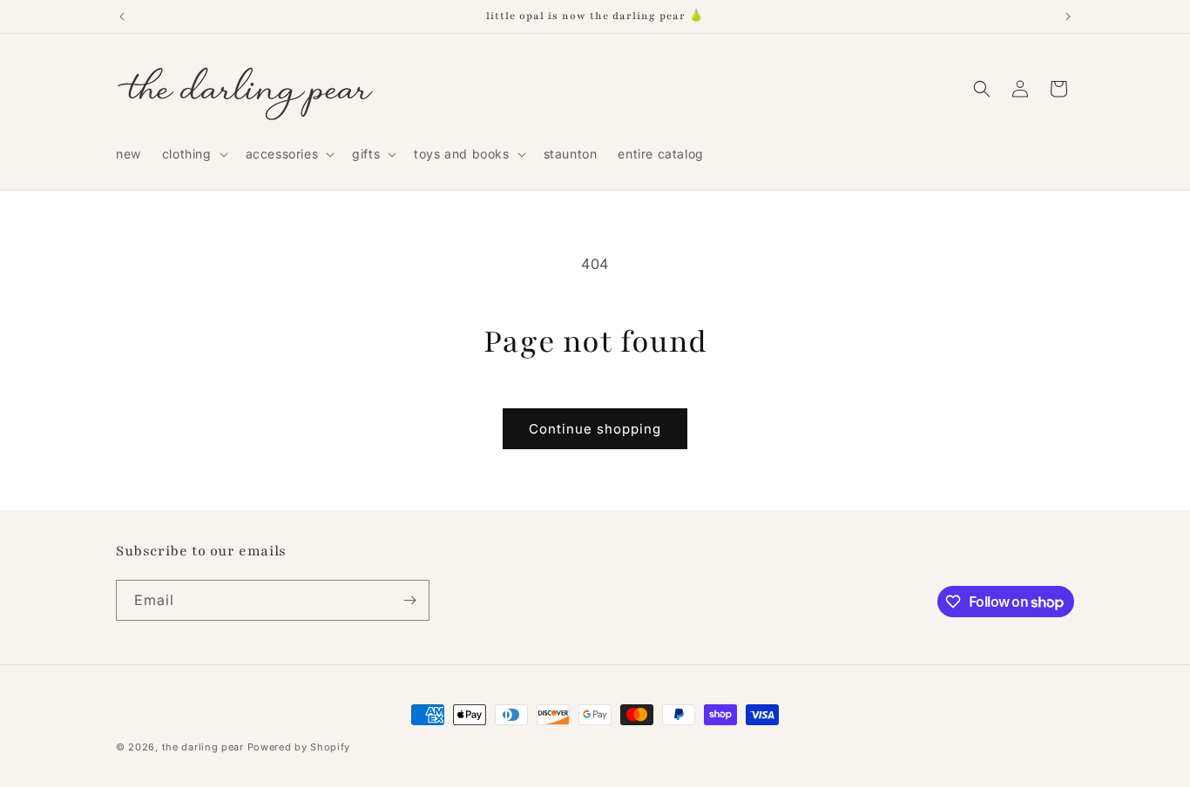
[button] (193, 154)
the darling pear (203, 747)
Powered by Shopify (299, 747)
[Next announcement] (1068, 16)
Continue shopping (595, 428)
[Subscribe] (409, 600)
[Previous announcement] (122, 16)
